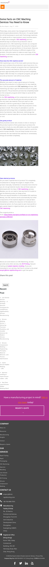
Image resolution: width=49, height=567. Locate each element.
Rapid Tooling (4, 455)
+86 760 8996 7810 (9, 501)
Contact (2, 441)
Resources (3, 431)
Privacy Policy (39, 556)
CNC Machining (4, 464)
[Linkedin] (26, 563)
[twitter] (20, 563)
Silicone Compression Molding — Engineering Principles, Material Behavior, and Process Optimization (4, 350)
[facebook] (15, 563)
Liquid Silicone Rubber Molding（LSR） (4, 365)
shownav (3, 7)
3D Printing (3, 478)
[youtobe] (32, 563)
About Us (2, 428)
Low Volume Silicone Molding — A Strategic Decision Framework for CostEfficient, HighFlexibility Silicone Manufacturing (4, 306)
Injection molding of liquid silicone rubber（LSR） (4, 375)
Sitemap (33, 556)
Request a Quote (22, 410)
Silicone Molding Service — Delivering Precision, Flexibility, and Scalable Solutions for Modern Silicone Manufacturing (4, 329)
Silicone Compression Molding (4, 483)
